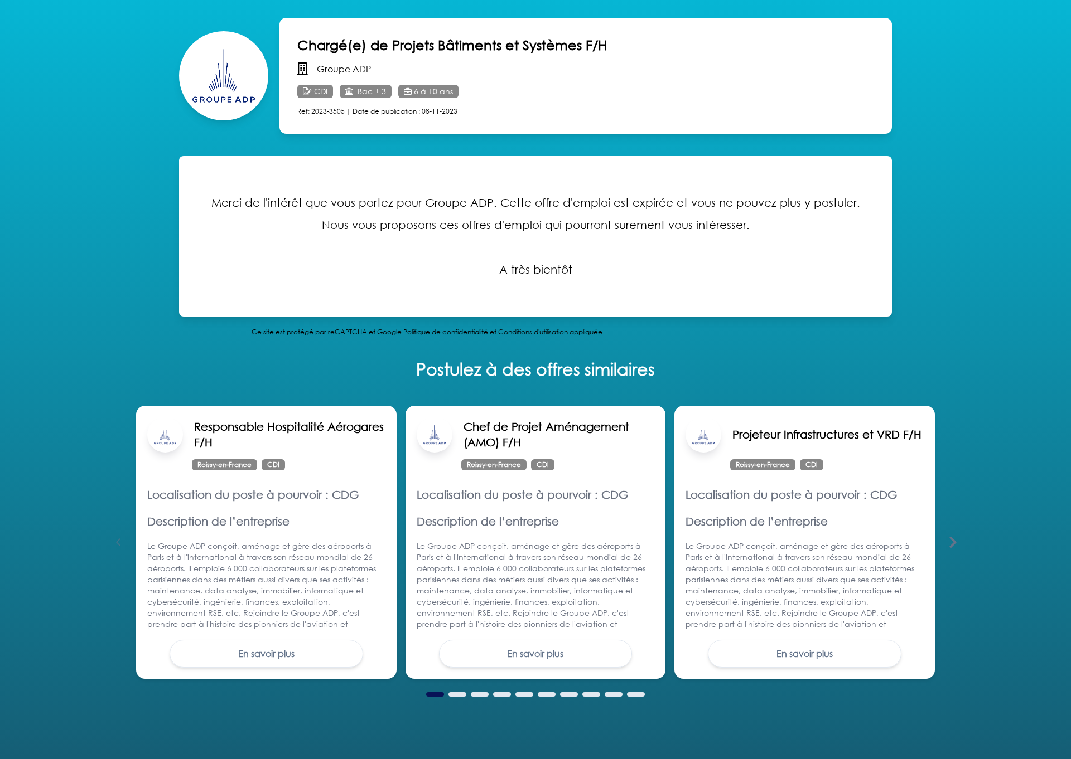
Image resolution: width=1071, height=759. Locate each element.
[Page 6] (547, 694)
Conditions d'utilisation (533, 332)
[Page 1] (435, 694)
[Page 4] (502, 694)
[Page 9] (614, 694)
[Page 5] (524, 694)
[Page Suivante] (953, 542)
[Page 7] (569, 694)
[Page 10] (636, 694)
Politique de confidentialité (445, 332)
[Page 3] (480, 694)
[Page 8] (591, 694)
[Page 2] (457, 694)
